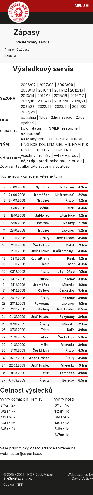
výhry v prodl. (66, 155)
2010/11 (44, 90)
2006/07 (28, 84)
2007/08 (46, 84)
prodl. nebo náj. (52, 161)
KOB (34, 144)
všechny (28, 155)
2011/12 (60, 90)
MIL (67, 144)
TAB (58, 150)
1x (13, 423)
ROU (41, 150)
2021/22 (27, 106)
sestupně (70, 128)
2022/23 (44, 106)
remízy (45, 155)
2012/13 (76, 90)
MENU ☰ (82, 5)
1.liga (43, 117)
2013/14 (27, 95)
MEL (59, 144)
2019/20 (61, 101)
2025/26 (28, 112)
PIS (85, 144)
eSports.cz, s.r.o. (19, 478)
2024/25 (79, 106)
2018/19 (44, 101)
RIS (24, 150)
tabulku (22, 166)
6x (13, 417)
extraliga (28, 117)
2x (13, 405)
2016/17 (77, 95)
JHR (74, 139)
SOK (50, 150)
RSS (20, 484)
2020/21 (78, 101)
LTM (50, 144)
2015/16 (60, 95)
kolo (24, 128)
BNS (42, 139)
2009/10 (28, 90)
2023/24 (62, 106)
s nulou (75, 161)
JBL (65, 139)
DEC (57, 139)
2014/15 (44, 95)
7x (13, 411)
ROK (32, 150)
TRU (67, 150)
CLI (49, 139)
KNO (25, 144)
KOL (42, 144)
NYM (76, 144)
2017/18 (27, 101)
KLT (82, 139)
